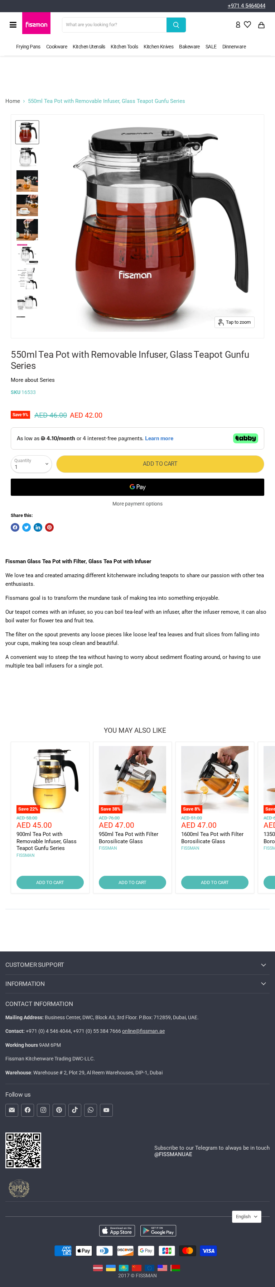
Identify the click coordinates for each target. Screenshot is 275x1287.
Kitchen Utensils (89, 46)
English (243, 1216)
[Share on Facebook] (15, 527)
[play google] (158, 1231)
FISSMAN (25, 855)
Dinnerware (234, 46)
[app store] (117, 1231)
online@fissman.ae (143, 1031)
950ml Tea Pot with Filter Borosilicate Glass (128, 838)
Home (12, 101)
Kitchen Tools (124, 46)
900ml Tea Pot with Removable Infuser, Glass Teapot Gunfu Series (46, 841)
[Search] (176, 25)
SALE (211, 46)
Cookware (56, 46)
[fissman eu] (149, 1269)
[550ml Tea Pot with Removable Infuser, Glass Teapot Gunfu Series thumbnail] (27, 132)
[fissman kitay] (136, 1269)
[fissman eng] (162, 1269)
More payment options (137, 504)
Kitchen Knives (158, 46)
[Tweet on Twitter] (26, 527)
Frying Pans (28, 46)
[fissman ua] (111, 1269)
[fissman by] (175, 1269)
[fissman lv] (98, 1269)
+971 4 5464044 (246, 6)
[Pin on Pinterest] (49, 527)
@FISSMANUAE (173, 1154)
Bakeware (189, 46)
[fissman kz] (124, 1269)
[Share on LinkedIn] (38, 527)
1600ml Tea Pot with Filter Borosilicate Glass (212, 838)
